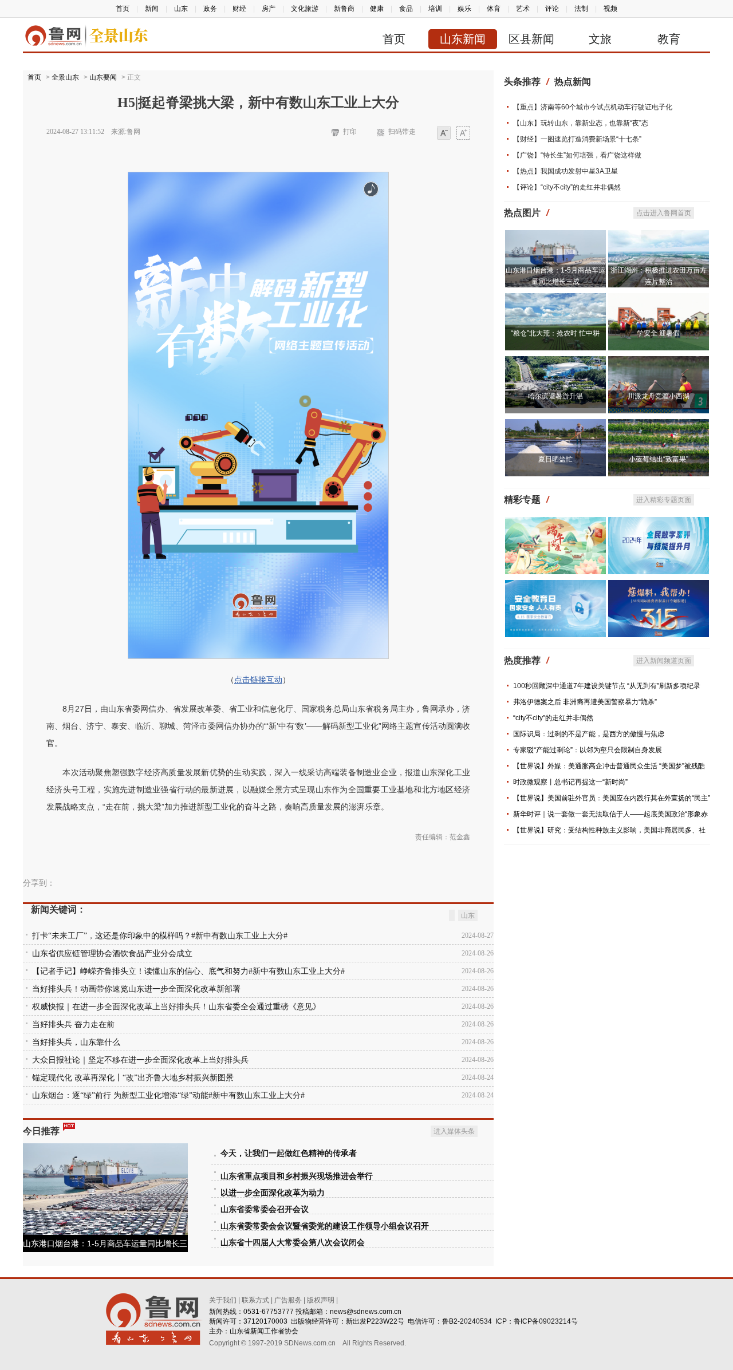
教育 (668, 39)
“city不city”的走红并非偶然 (553, 718)
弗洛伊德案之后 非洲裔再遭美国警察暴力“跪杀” (585, 702)
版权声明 (320, 1300)
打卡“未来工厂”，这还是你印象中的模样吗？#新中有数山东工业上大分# (159, 935)
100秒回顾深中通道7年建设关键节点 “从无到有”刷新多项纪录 (606, 686)
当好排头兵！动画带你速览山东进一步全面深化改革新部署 (136, 989)
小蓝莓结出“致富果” (658, 459)
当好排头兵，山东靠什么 (76, 1042)
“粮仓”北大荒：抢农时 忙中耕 (555, 333)
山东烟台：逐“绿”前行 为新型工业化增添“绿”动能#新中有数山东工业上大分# (168, 1095)
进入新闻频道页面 (663, 661)
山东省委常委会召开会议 (264, 1209)
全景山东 (65, 77)
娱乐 (464, 9)
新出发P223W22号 (375, 1321)
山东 (181, 9)
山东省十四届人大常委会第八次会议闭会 (292, 1242)
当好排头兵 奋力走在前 (73, 1024)
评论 (552, 9)
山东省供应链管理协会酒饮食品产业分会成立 (112, 953)
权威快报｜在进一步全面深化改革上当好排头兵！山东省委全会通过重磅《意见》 (176, 1006)
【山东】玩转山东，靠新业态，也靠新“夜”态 (580, 123)
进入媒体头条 (454, 1131)
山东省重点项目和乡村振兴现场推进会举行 (296, 1176)
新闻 (152, 9)
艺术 (523, 9)
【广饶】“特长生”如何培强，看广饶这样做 (577, 155)
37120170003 (265, 1321)
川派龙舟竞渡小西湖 (658, 396)
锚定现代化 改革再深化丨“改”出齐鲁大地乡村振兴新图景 (133, 1077)
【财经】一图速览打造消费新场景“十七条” (577, 139)
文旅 (600, 39)
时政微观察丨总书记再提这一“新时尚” (570, 782)
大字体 (463, 134)
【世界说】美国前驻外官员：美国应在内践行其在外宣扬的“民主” (611, 798)
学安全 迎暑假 (658, 333)
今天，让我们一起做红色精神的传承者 (288, 1153)
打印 (350, 132)
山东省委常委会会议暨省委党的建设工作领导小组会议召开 (324, 1226)
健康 (377, 9)
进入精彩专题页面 (663, 500)
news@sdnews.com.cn (365, 1312)
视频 (610, 9)
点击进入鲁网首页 (663, 213)
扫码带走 (402, 132)
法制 (581, 9)
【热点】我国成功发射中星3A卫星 (565, 171)
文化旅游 (304, 9)
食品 (406, 9)
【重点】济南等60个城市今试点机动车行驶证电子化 (592, 107)
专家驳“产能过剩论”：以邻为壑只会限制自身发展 (587, 750)
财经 (239, 9)
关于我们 (223, 1300)
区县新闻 (531, 39)
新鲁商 (344, 9)
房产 (268, 9)
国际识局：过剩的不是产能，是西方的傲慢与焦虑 (588, 734)
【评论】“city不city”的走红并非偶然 (567, 187)
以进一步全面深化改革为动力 (272, 1193)
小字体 (444, 134)
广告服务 (288, 1300)
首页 (122, 9)
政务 (210, 9)
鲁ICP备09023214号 (546, 1321)
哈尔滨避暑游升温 (555, 396)
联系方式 (255, 1300)
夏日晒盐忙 (555, 459)
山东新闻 (463, 39)
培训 (435, 9)
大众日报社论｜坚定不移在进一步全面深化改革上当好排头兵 (140, 1060)
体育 (494, 9)
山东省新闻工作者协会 (264, 1331)
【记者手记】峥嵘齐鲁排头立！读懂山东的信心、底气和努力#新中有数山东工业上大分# (188, 971)
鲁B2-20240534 (467, 1321)
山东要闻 (103, 77)
